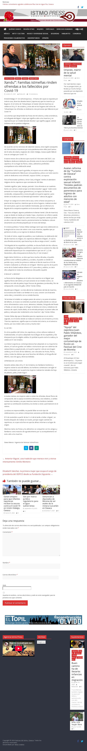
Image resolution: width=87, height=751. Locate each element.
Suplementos (77, 659)
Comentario (7, 532)
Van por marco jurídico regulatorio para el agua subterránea (30, 501)
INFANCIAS (75, 160)
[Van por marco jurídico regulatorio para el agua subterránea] (31, 486)
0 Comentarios (33, 94)
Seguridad (55, 34)
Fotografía (74, 319)
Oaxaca (25, 78)
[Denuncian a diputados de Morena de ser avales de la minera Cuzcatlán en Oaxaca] (50, 486)
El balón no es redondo (79, 104)
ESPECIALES (50, 29)
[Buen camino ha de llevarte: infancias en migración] (77, 642)
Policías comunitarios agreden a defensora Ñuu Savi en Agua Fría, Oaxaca (28, 4)
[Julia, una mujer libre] (76, 713)
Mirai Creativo (19, 745)
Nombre (6, 563)
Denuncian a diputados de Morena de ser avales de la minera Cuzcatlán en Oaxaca (50, 502)
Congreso (77, 34)
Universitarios (33, 38)
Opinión (45, 38)
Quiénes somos (15, 29)
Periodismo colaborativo (14, 38)
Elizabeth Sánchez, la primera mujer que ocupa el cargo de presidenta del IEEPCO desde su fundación (29, 472)
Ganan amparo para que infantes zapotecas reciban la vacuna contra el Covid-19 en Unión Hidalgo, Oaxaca (12, 503)
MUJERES (40, 29)
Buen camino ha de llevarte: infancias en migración (77, 671)
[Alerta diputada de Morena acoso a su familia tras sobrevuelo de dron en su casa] (69, 229)
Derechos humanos (64, 29)
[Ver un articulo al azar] (82, 29)
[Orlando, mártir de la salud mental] (73, 50)
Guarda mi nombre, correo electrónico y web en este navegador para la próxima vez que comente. (29, 596)
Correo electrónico (10, 575)
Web (4, 585)
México (7, 34)
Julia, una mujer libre (77, 723)
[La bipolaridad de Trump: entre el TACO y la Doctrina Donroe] (69, 116)
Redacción (22, 94)
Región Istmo (28, 29)
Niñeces (71, 162)
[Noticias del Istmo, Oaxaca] (43, 15)
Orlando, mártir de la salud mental (72, 72)
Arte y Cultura (18, 34)
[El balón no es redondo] (69, 100)
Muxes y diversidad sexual (37, 34)
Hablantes (66, 34)
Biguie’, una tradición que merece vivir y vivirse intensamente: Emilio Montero (29, 460)
